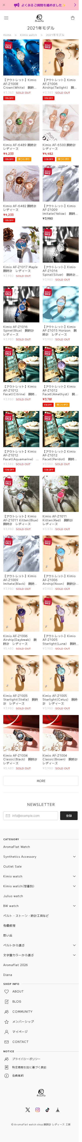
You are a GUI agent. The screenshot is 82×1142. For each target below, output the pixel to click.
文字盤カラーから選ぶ (18, 955)
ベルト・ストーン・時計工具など (26, 916)
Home (7, 35)
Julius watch (13, 896)
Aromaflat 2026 (15, 965)
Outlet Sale (12, 866)
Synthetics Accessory (20, 856)
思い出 (7, 935)
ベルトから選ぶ (14, 945)
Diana (7, 975)
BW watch (11, 906)
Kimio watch (28, 35)
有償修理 (9, 925)
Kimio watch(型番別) (18, 886)
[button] (6, 17)
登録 (69, 815)
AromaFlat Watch (16, 847)
